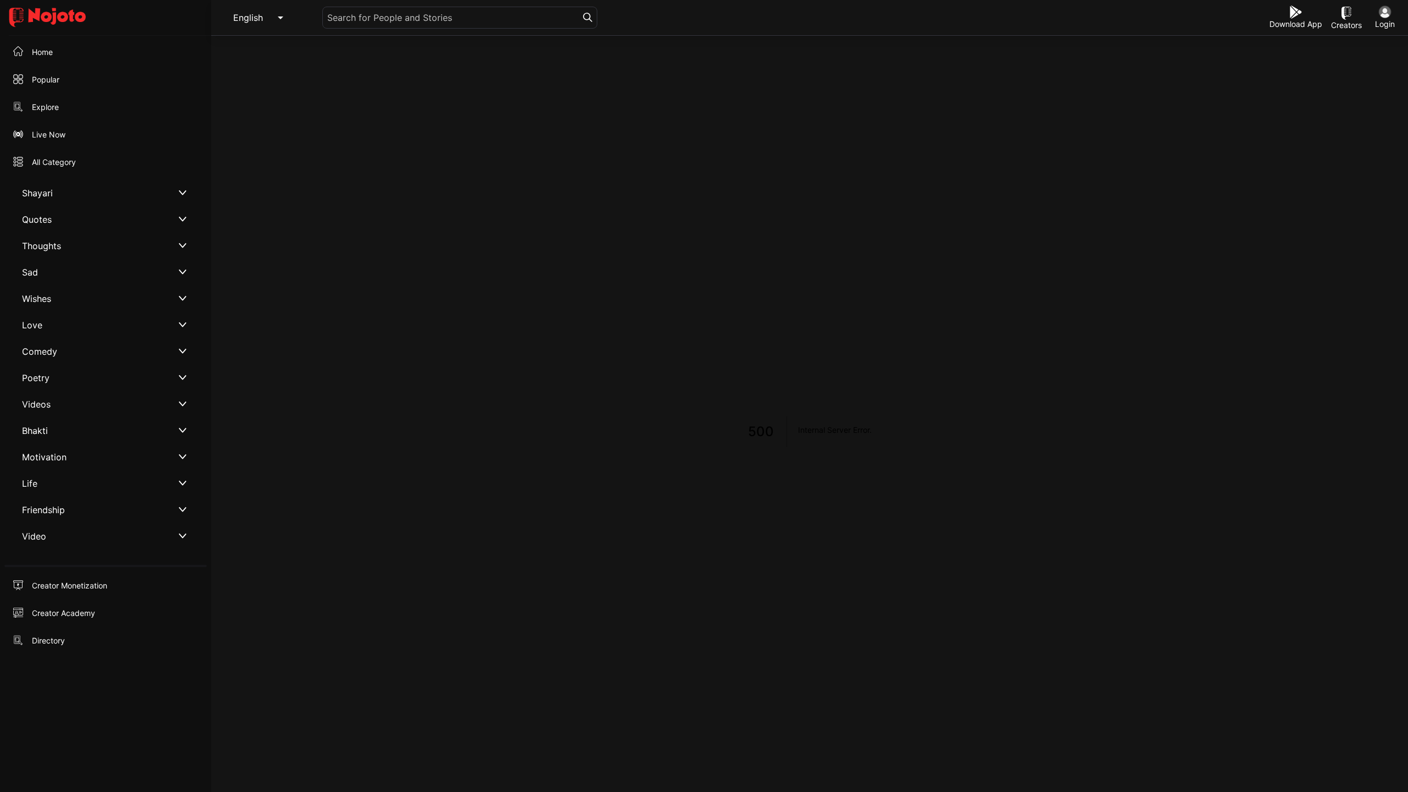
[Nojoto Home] (105, 18)
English (248, 17)
